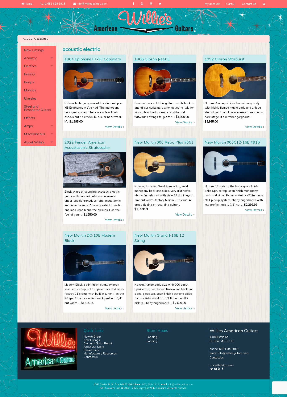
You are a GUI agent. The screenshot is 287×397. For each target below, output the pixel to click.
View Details (113, 126)
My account (212, 3)
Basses (29, 74)
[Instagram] (150, 4)
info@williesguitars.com (233, 353)
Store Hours (91, 350)
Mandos (30, 90)
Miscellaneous (34, 134)
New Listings (34, 50)
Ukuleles (30, 98)
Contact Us (249, 3)
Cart (230, 3)
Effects (29, 118)
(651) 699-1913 (229, 348)
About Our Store (94, 346)
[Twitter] (160, 4)
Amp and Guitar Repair (98, 343)
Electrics (30, 66)
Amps (28, 126)
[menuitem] (212, 4)
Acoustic (30, 58)
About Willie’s (34, 142)
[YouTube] (141, 4)
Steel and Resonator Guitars (37, 108)
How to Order (92, 336)
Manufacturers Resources (100, 353)
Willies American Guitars (234, 330)
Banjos (29, 82)
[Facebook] (133, 4)
